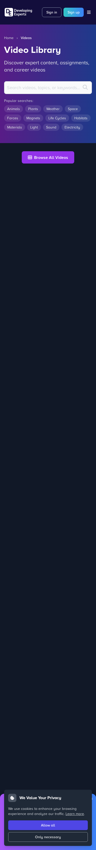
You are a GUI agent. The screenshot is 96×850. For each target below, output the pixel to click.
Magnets (33, 117)
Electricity (72, 127)
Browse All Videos (51, 157)
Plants (33, 108)
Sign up (74, 12)
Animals (13, 108)
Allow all (48, 825)
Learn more (75, 813)
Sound (51, 127)
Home (9, 37)
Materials (14, 127)
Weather (53, 108)
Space (73, 108)
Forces (12, 117)
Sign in (51, 12)
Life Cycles (57, 117)
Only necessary (48, 837)
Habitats (81, 117)
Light (34, 127)
